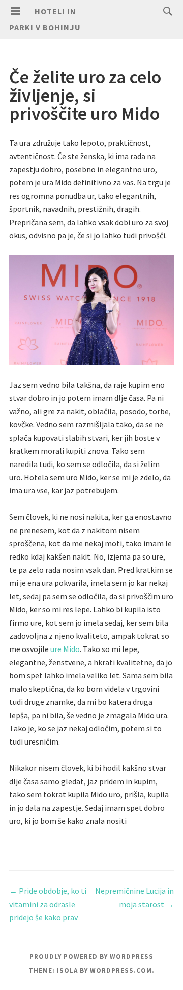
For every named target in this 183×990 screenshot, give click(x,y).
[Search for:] (165, 11)
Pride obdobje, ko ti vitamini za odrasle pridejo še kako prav (47, 904)
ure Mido (65, 649)
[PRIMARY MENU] (15, 11)
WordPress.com (121, 970)
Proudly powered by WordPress (91, 956)
